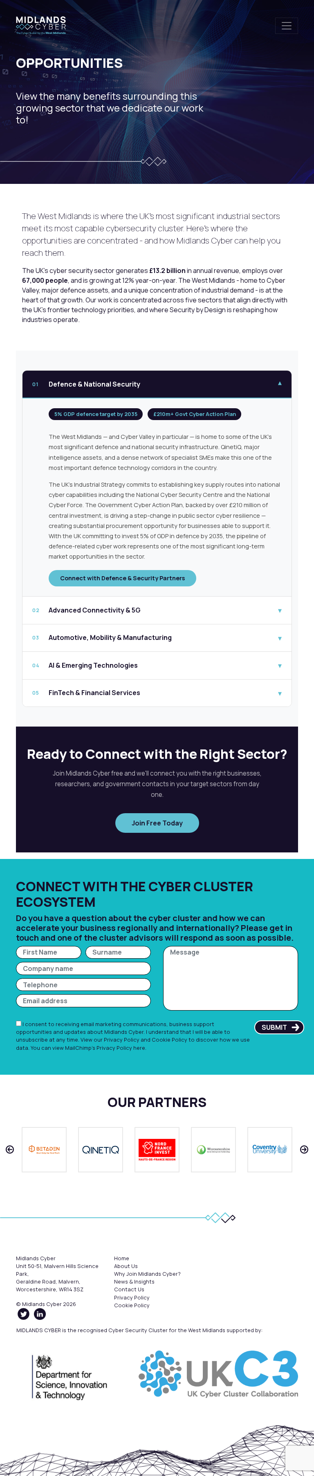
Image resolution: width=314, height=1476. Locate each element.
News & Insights (134, 1281)
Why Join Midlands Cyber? (147, 1273)
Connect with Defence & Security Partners (122, 578)
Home (121, 1258)
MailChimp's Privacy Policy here (105, 1047)
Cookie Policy (169, 1039)
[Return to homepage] (41, 25)
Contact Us (129, 1289)
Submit (274, 1027)
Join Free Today (157, 823)
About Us (126, 1266)
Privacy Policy (121, 1039)
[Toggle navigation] (286, 26)
